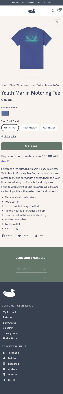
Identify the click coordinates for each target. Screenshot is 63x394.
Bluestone (5, 113)
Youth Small (10, 127)
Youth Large (49, 127)
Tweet (25, 235)
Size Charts (9, 323)
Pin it (41, 235)
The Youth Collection (26, 85)
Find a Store (10, 338)
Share (9, 235)
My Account (9, 312)
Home (4, 85)
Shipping (8, 328)
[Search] (53, 10)
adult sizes (30, 197)
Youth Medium (29, 127)
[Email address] (44, 269)
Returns (7, 317)
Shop (12, 85)
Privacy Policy (11, 333)
